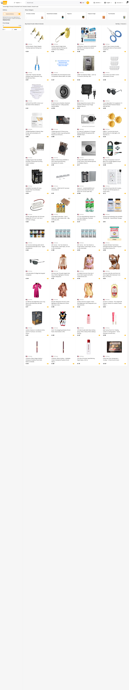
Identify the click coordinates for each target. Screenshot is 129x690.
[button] (97, 3)
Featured (123, 24)
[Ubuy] (4, 2)
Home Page (6, 6)
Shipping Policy (6, 19)
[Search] (87, 2)
